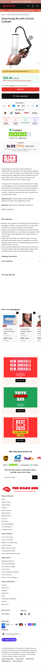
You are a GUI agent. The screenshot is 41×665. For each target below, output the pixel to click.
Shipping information (9, 256)
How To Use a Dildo (7, 540)
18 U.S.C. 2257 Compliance (10, 577)
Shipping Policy (6, 661)
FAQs (3, 596)
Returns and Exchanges (8, 566)
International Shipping (8, 564)
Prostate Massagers (8, 524)
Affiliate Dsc (5, 593)
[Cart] (33, 6)
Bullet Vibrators (6, 516)
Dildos (3, 499)
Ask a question (7, 261)
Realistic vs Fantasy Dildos (10, 542)
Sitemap (4, 601)
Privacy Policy (6, 569)
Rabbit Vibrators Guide (8, 548)
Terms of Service (7, 575)
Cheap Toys (20, 410)
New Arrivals (20, 380)
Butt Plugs (5, 521)
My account (5, 604)
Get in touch (5, 588)
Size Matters (15, 309)
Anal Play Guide (6, 545)
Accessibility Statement (9, 599)
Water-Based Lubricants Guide (11, 553)
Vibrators (4, 507)
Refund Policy (30, 658)
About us (4, 585)
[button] (20, 104)
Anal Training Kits (7, 527)
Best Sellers (20, 440)
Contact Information (8, 658)
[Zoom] (38, 62)
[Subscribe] (34, 477)
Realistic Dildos (6, 502)
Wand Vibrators (6, 513)
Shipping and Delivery (8, 561)
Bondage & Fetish (7, 529)
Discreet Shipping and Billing (10, 572)
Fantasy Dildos (6, 505)
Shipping (11, 85)
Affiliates (4, 590)
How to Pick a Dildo (7, 537)
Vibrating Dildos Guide (8, 551)
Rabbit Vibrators (7, 510)
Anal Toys (4, 518)
